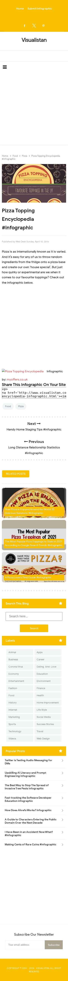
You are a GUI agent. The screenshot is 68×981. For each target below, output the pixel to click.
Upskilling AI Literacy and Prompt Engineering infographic (25, 774)
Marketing (14, 717)
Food (8, 406)
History (12, 702)
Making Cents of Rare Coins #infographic (30, 844)
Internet (12, 709)
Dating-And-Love (46, 666)
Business (13, 659)
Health (40, 695)
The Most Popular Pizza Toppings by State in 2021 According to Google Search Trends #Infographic (34, 543)
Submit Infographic (40, 8)
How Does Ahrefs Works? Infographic (28, 810)
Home (20, 8)
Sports (12, 724)
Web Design (43, 738)
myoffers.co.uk (17, 379)
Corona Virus (15, 666)
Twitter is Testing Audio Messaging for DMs (28, 762)
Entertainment (16, 681)
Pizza (21, 406)
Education (42, 673)
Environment (44, 681)
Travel (40, 731)
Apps (39, 652)
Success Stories (45, 724)
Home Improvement (48, 702)
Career (40, 659)
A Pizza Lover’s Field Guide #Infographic (28, 577)
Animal (12, 652)
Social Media (44, 717)
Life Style (42, 709)
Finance (41, 688)
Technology (14, 731)
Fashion (12, 688)
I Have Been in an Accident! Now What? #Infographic (29, 833)
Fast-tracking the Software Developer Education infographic (28, 799)
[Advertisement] (34, 109)
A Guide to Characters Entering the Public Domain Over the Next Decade (30, 821)
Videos (12, 738)
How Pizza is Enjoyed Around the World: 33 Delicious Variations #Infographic (29, 511)
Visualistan (42, 968)
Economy (13, 673)
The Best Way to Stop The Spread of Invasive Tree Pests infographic (27, 787)
